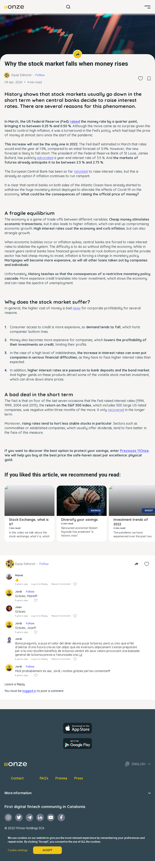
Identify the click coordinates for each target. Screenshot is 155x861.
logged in (29, 691)
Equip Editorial (21, 75)
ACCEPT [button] (47, 850)
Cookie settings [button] (18, 850)
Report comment (61, 584)
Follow (40, 75)
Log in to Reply (39, 584)
